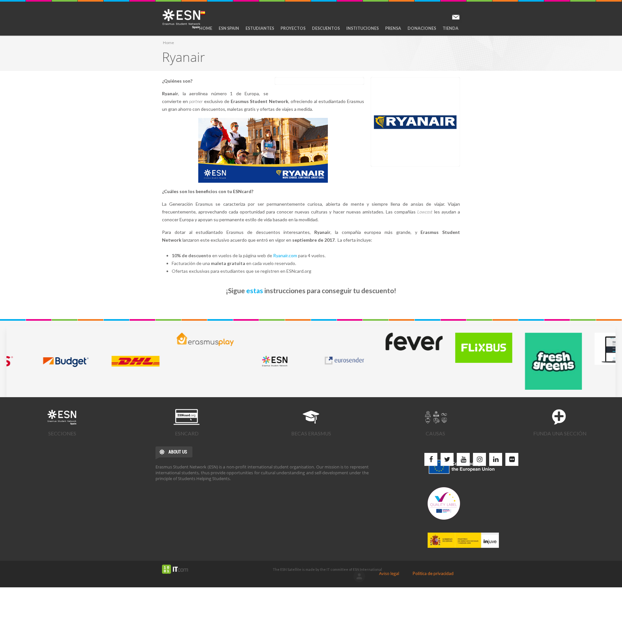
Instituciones (362, 28)
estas (254, 290)
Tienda (450, 28)
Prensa (393, 28)
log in (359, 576)
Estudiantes (260, 28)
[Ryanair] (415, 122)
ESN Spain (229, 28)
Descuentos (326, 28)
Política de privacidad (433, 573)
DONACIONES (422, 28)
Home (205, 28)
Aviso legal (389, 573)
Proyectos (293, 28)
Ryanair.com (285, 255)
